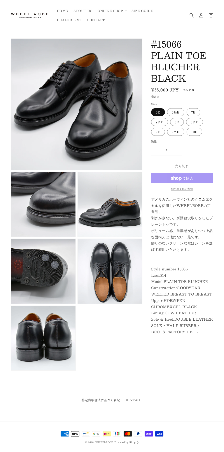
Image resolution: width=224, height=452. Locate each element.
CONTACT (133, 399)
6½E (176, 112)
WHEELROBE (104, 442)
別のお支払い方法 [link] (182, 189)
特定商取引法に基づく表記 (101, 399)
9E (158, 131)
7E (193, 112)
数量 (154, 141)
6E (158, 112)
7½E (159, 122)
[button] (112, 10)
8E (177, 122)
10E (194, 131)
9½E (176, 131)
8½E (194, 122)
